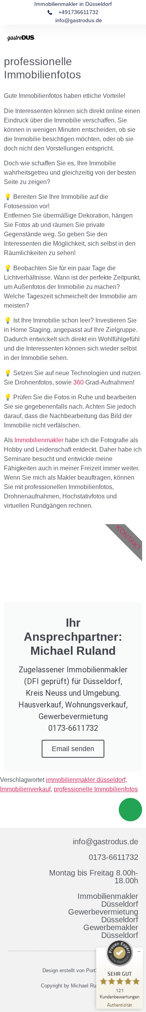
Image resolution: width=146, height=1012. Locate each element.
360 (78, 382)
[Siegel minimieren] (139, 951)
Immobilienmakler (38, 440)
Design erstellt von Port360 (73, 970)
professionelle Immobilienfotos (96, 789)
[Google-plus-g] (77, 999)
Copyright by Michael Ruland (73, 986)
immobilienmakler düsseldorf (85, 779)
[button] (133, 38)
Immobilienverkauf (25, 789)
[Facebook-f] (68, 999)
